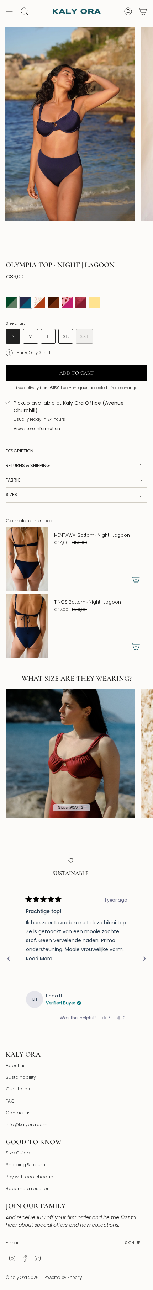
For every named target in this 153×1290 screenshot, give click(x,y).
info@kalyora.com (26, 1124)
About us (16, 1065)
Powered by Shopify (63, 1277)
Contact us (18, 1113)
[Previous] (8, 958)
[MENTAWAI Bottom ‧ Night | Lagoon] (27, 559)
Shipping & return (25, 1165)
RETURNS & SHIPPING (28, 465)
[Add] (136, 579)
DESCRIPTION (19, 451)
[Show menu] (9, 11)
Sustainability (21, 1077)
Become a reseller (27, 1188)
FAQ (10, 1101)
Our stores (18, 1089)
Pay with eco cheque (29, 1177)
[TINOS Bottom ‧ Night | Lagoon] (27, 626)
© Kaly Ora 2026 (22, 1277)
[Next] (144, 958)
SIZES (11, 495)
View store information (37, 428)
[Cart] (143, 11)
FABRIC (13, 480)
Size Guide (18, 1153)
